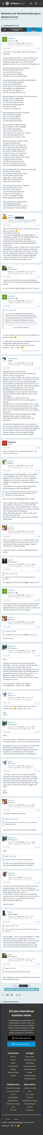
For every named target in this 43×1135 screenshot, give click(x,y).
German (16, 1119)
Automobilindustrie (30, 1079)
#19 (39, 922)
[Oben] (15, 1125)
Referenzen (30, 1110)
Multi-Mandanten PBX (30, 1066)
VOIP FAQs (30, 1097)
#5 (39, 368)
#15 (39, 771)
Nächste (22, 986)
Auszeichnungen (13, 1066)
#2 (39, 225)
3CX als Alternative (29, 1104)
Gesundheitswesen (29, 1075)
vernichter (6, 19)
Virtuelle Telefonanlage (13, 1088)
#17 (39, 847)
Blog (29, 1091)
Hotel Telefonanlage (30, 1069)
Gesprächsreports (13, 1101)
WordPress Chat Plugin (13, 1104)
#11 (39, 627)
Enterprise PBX (29, 1057)
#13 (39, 703)
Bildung (30, 1072)
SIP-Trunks (13, 1110)
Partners (13, 1063)
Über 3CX (13, 1057)
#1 (39, 48)
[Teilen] (36, 48)
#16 (39, 810)
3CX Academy (30, 1094)
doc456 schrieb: (9, 631)
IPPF (9, 1119)
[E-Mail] (16, 995)
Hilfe (12, 1126)
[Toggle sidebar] (40, 3)
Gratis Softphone (13, 1097)
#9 (39, 569)
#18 (39, 883)
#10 (39, 600)
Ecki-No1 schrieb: (10, 574)
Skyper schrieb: (9, 856)
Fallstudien (13, 1069)
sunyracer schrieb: (10, 926)
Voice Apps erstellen (13, 1091)
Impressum (5, 1126)
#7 (39, 471)
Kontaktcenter (30, 1063)
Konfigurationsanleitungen (30, 1101)
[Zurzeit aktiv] (6, 649)
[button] (3, 3)
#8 (39, 536)
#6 (39, 448)
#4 (39, 306)
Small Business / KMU (30, 1060)
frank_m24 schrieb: (10, 819)
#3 (39, 277)
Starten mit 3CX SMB (30, 1088)
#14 (39, 732)
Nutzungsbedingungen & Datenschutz (21, 1122)
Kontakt (13, 1075)
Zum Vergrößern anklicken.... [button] (21, 327)
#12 (39, 656)
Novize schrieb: (9, 310)
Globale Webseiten (13, 1072)
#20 (39, 964)
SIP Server (13, 1094)
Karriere (13, 1060)
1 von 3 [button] (15, 986)
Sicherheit (30, 1107)
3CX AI (13, 1107)
